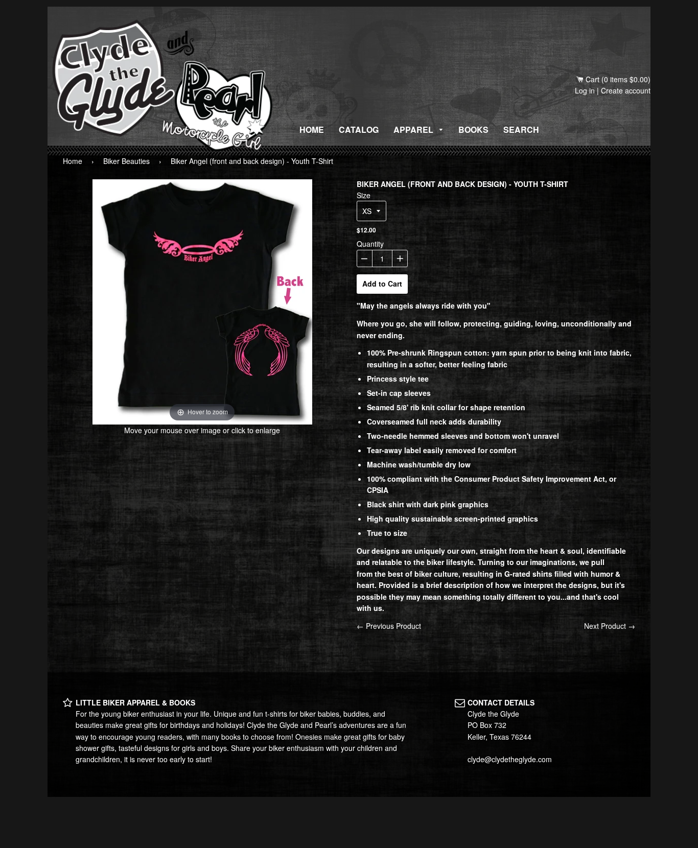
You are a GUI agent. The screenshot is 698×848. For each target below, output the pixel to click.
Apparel (414, 129)
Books (473, 129)
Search (521, 129)
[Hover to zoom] (202, 301)
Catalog (359, 129)
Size (363, 195)
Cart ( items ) (617, 79)
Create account (625, 90)
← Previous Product (389, 626)
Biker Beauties (126, 161)
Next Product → (609, 626)
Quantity (370, 244)
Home (311, 129)
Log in (585, 90)
